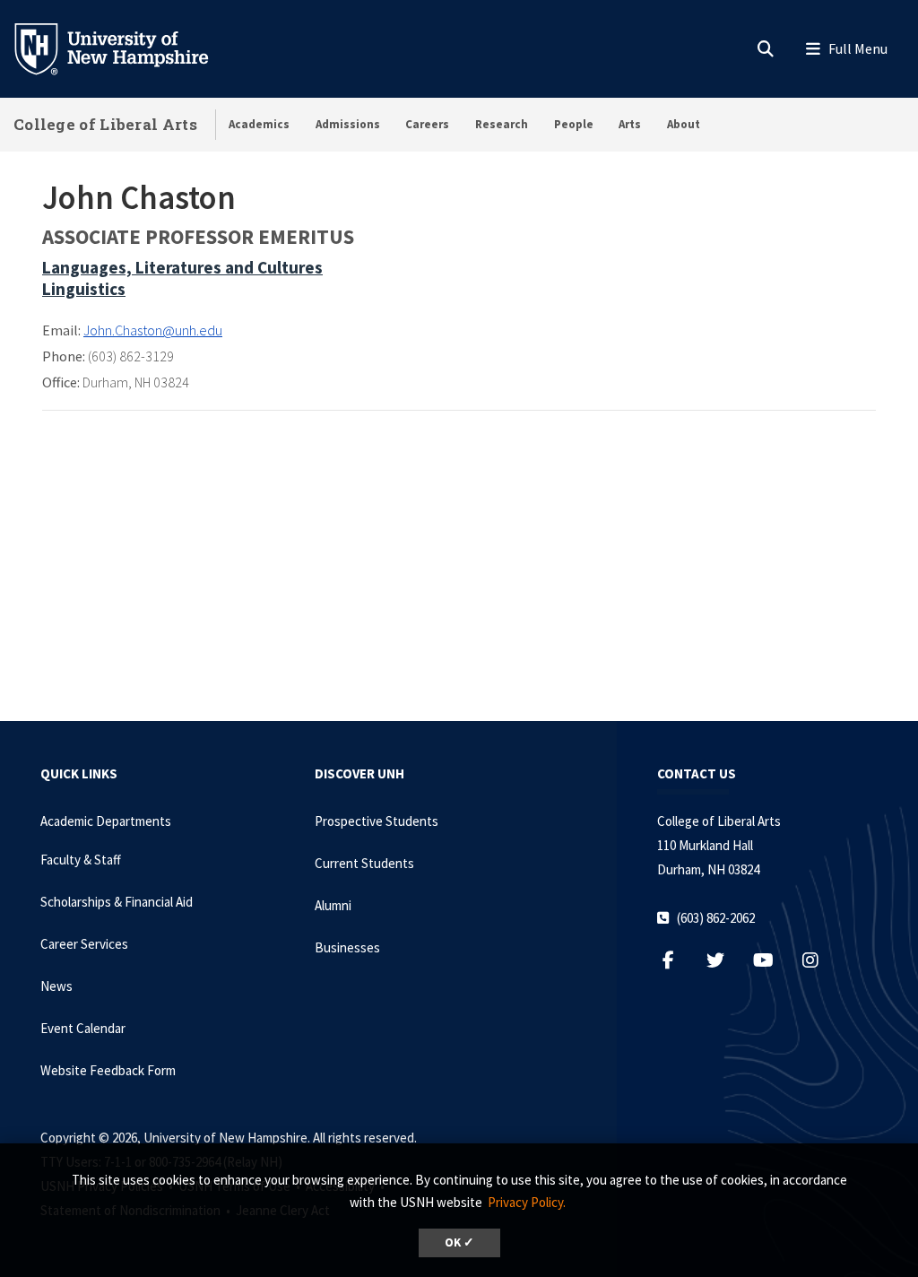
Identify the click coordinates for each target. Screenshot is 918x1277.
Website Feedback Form (108, 1070)
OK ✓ (459, 1242)
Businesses (347, 947)
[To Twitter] (725, 960)
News (56, 986)
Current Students (364, 863)
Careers (427, 124)
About (683, 124)
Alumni (333, 905)
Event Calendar (83, 1028)
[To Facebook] (677, 960)
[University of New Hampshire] (125, 47)
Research (501, 124)
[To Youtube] (772, 960)
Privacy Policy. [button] (527, 1202)
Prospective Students (376, 821)
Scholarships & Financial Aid (116, 901)
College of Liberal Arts (105, 124)
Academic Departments (105, 821)
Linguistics (84, 289)
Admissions (348, 124)
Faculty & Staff (80, 859)
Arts (630, 124)
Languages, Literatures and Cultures (182, 267)
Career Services (84, 943)
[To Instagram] (820, 960)
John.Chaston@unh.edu (152, 330)
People (573, 124)
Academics (259, 124)
